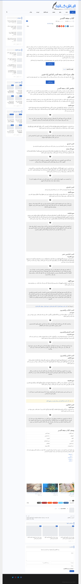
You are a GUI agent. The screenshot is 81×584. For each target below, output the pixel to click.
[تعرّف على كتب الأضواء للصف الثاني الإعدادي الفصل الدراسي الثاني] (66, 531)
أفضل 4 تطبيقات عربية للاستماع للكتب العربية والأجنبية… (12, 33)
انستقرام (70, 457)
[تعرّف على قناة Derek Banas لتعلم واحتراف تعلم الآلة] (10, 87)
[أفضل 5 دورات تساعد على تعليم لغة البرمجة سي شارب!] (10, 127)
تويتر (71, 455)
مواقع (60, 12)
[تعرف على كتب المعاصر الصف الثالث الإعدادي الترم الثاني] (33, 531)
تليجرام (70, 459)
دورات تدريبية (11, 114)
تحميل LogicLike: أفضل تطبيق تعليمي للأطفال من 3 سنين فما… (11, 65)
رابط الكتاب (50, 63)
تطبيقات (53, 12)
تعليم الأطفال (45, 12)
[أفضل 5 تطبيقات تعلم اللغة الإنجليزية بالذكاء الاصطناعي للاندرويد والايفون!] (19, 27)
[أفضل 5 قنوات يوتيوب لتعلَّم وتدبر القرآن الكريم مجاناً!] (66, 488)
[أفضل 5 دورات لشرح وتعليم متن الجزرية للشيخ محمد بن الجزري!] (18, 116)
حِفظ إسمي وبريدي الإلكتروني (68, 568)
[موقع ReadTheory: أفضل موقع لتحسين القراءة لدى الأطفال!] (19, 72)
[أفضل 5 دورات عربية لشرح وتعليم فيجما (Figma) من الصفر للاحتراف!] (10, 116)
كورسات (37, 12)
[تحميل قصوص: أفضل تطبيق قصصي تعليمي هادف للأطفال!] (19, 54)
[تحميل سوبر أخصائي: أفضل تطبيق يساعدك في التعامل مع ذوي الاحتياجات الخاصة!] (19, 40)
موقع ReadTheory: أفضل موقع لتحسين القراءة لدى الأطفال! (12, 71)
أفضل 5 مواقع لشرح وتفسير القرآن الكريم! (34, 492)
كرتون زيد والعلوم (71, 517)
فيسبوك (70, 454)
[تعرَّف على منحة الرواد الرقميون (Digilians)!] (18, 127)
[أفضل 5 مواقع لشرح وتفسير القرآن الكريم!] (34, 488)
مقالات (31, 12)
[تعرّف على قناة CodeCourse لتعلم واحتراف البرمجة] (10, 97)
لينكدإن (70, 460)
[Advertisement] (50, 37)
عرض (65, 69)
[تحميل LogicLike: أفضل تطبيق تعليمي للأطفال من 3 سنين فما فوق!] (19, 66)
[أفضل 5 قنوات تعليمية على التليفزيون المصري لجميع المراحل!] (18, 87)
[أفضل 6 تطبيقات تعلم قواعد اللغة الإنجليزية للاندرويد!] (19, 22)
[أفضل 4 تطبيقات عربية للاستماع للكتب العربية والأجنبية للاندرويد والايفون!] (19, 33)
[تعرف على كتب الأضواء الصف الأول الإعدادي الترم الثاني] (50, 531)
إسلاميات (70, 500)
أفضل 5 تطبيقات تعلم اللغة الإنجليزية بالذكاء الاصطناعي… (12, 27)
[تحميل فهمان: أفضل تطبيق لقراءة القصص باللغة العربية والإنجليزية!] (19, 60)
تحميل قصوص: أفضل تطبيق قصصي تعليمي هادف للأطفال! (11, 53)
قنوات (67, 12)
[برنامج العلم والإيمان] (50, 488)
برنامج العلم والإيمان (54, 492)
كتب (72, 12)
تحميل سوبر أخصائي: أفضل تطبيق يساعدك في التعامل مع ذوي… (11, 39)
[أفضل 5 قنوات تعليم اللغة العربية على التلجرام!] (18, 97)
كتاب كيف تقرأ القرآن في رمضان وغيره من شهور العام (57, 401)
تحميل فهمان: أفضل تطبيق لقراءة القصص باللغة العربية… (12, 59)
